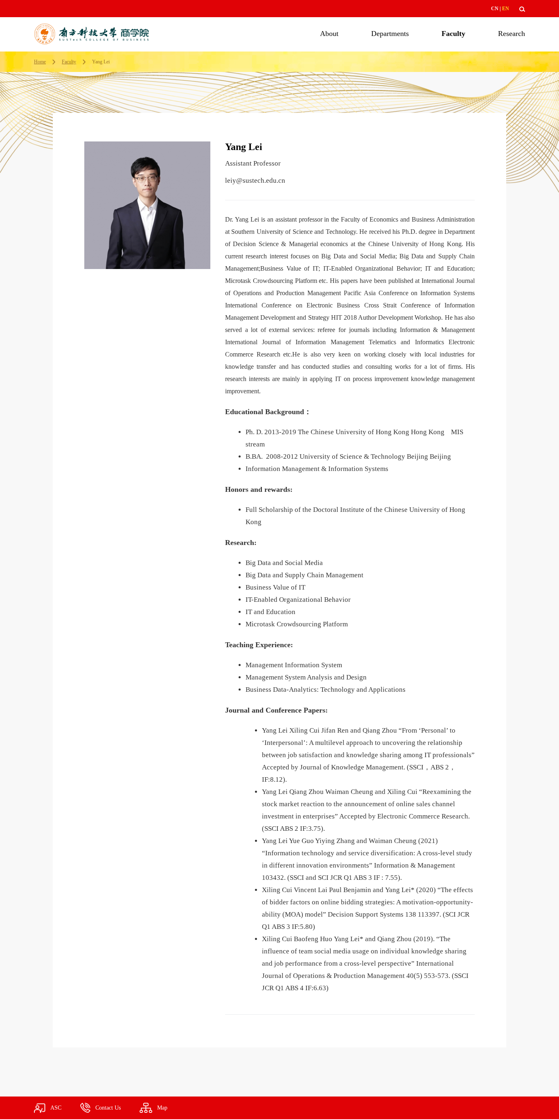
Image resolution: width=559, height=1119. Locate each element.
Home (40, 62)
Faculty (453, 33)
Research (511, 33)
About (329, 33)
